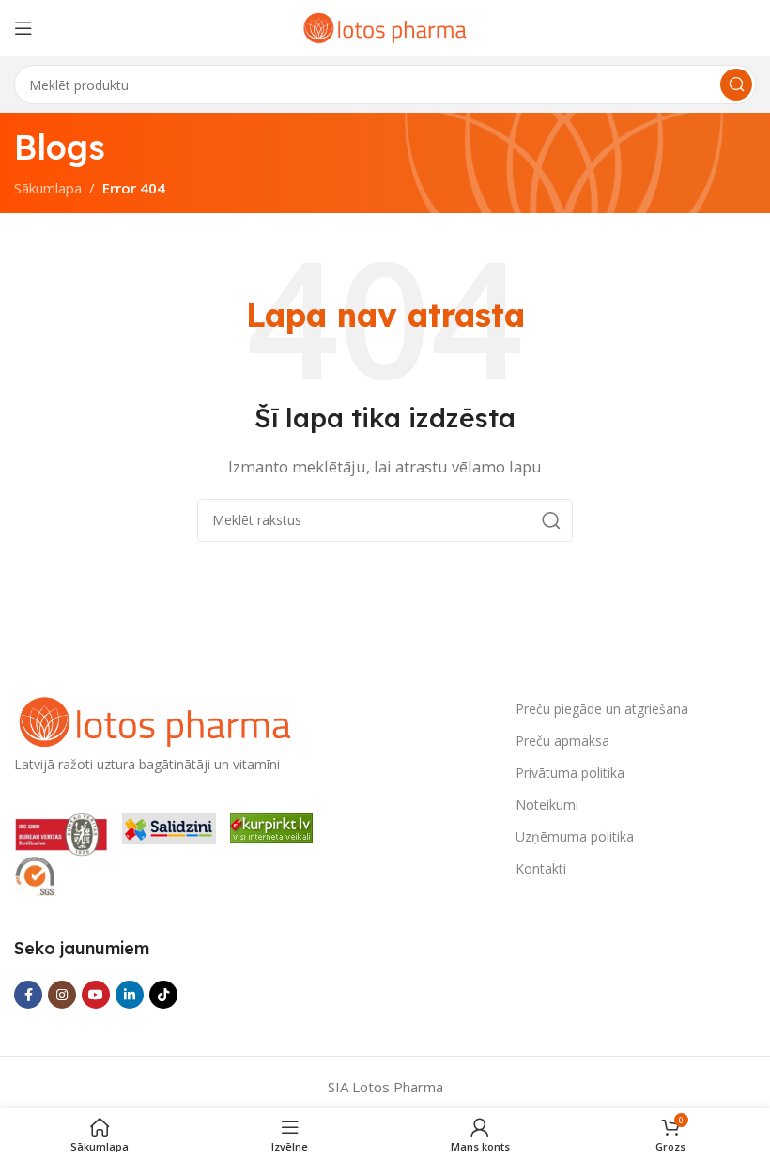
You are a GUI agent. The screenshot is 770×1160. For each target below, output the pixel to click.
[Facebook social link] (28, 995)
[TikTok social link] (163, 995)
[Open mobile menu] (23, 28)
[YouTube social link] (96, 995)
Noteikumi (547, 804)
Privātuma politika (570, 772)
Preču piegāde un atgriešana (602, 709)
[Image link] (155, 720)
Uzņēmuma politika (575, 836)
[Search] (736, 85)
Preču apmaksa (562, 741)
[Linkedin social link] (130, 995)
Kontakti (541, 868)
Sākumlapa (48, 187)
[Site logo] (385, 26)
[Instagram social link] (62, 995)
